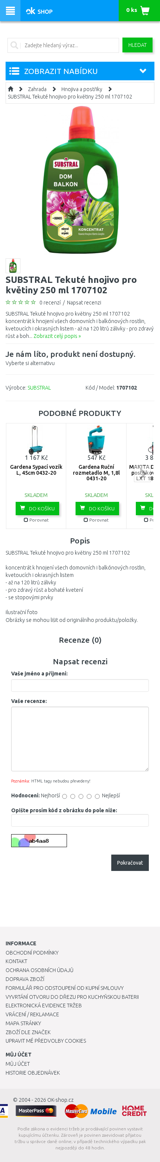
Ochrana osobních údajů (40, 970)
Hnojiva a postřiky (81, 89)
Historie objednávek (33, 1073)
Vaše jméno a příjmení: (39, 674)
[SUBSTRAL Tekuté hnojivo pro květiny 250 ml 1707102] (80, 180)
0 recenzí (50, 303)
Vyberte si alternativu (70, 357)
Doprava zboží (25, 979)
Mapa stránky (23, 1023)
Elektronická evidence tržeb (44, 1005)
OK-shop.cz (60, 1100)
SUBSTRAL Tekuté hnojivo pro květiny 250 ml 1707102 (70, 97)
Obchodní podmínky (32, 953)
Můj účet (18, 1064)
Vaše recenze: (29, 701)
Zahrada (37, 89)
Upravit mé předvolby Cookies (46, 1041)
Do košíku (41, 508)
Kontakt (16, 961)
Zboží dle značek (28, 1032)
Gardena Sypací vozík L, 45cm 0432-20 (36, 469)
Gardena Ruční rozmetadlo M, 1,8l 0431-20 (96, 472)
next (142, 473)
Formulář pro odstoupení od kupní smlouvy (65, 988)
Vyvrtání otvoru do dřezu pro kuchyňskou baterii (72, 997)
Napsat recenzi (84, 303)
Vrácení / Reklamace (32, 1014)
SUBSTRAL (39, 388)
